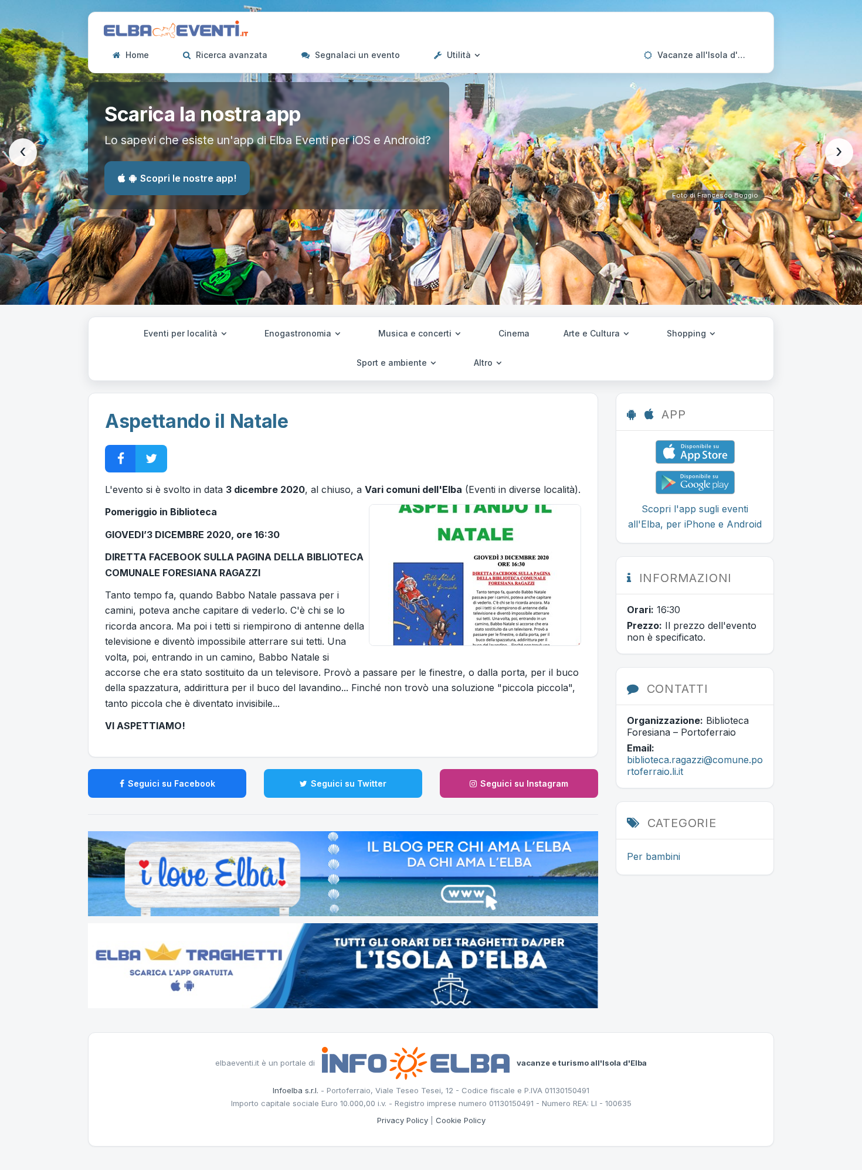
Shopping (687, 333)
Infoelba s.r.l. (295, 1090)
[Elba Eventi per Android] (695, 481)
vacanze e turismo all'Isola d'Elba (582, 1062)
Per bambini (653, 856)
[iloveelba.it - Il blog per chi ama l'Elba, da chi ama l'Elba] (343, 873)
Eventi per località (182, 333)
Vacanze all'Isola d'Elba (705, 55)
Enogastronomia (299, 333)
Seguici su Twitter (348, 783)
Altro (484, 363)
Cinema (514, 333)
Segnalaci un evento (356, 55)
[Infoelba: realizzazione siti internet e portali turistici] (415, 1062)
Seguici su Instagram (524, 783)
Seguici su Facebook (171, 783)
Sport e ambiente (393, 363)
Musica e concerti (416, 333)
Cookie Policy (461, 1120)
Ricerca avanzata (230, 55)
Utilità (458, 55)
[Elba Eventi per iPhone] (695, 451)
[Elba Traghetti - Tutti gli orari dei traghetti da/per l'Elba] (343, 965)
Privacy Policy (402, 1120)
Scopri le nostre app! (188, 178)
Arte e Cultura (593, 333)
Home (136, 55)
